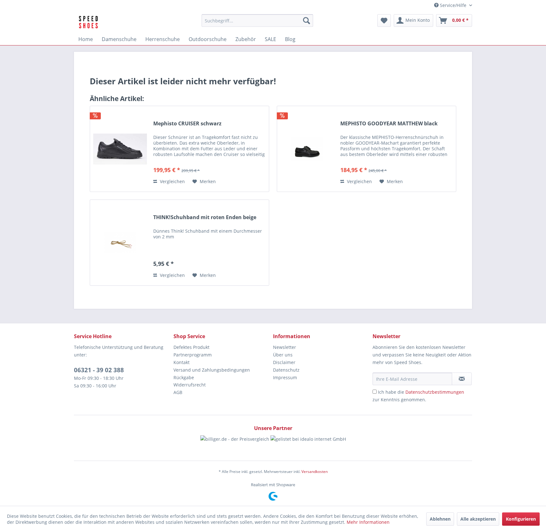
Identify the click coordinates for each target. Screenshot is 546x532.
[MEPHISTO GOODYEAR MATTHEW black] (307, 148)
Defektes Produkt (191, 347)
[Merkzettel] (384, 20)
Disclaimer (284, 362)
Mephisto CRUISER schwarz (187, 123)
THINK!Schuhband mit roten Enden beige (204, 217)
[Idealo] (308, 444)
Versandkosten (314, 471)
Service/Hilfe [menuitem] (453, 5)
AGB (177, 392)
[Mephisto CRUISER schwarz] (120, 148)
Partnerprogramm (192, 355)
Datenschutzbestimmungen (434, 392)
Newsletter (284, 347)
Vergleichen (172, 181)
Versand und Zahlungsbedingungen (211, 370)
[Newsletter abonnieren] (462, 379)
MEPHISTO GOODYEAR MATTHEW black (389, 123)
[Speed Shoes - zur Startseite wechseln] (88, 22)
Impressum (285, 377)
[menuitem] (257, 20)
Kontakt (181, 362)
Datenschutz (286, 370)
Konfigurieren (521, 519)
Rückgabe (183, 377)
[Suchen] (306, 20)
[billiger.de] (234, 444)
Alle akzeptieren (478, 519)
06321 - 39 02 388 (99, 370)
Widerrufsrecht (189, 385)
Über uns (283, 355)
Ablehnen (440, 519)
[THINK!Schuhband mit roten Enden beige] (120, 242)
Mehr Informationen (368, 522)
